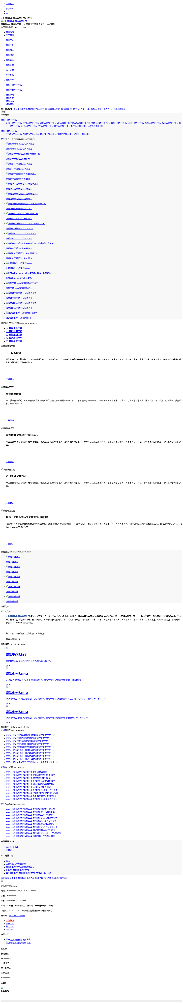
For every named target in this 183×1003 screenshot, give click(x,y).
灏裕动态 (10, 65)
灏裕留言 (10, 101)
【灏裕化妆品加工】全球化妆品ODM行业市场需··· (33, 793)
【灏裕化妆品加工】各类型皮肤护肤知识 (28, 778)
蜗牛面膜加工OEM (62, 126)
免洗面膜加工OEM (29, 126)
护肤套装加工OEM (82, 134)
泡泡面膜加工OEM (136, 123)
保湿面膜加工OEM (81, 123)
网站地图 (10, 9)
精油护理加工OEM (65, 134)
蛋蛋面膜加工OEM (153, 123)
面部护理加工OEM (14, 134)
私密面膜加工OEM (96, 126)
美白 (8, 861)
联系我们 (10, 4)
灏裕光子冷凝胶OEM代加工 (85, 109)
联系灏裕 (10, 104)
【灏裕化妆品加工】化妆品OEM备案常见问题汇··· (32, 799)
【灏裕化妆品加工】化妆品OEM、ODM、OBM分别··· (34, 833)
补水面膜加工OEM (14, 123)
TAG (8, 13)
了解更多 (10, 379)
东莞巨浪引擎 (12, 847)
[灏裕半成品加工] (94, 648)
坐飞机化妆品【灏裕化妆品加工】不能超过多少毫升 (29, 873)
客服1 (28, 939)
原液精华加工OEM (48, 134)
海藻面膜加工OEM (170, 123)
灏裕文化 (10, 45)
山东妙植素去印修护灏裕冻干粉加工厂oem (29, 738)
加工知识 (10, 75)
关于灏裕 (10, 35)
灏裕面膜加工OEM (14, 85)
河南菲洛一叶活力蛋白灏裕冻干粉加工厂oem (30, 759)
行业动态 (10, 70)
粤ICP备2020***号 (17, 916)
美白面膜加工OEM (31, 123)
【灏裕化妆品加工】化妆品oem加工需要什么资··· (32, 821)
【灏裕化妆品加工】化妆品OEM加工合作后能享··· (32, 790)
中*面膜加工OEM (45, 126)
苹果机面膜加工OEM (99, 123)
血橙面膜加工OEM (79, 126)
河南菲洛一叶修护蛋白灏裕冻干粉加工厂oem (30, 756)
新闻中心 (10, 926)
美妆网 (9, 850)
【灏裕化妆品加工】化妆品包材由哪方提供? (30, 824)
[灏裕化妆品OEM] (94, 706)
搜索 (3, 112)
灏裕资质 (10, 50)
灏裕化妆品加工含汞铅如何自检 (20, 867)
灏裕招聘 (10, 98)
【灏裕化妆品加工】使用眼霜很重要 (26, 772)
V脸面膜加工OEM (65, 123)
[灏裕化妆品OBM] (94, 667)
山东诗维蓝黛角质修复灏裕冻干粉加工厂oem (30, 735)
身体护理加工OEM (31, 134)
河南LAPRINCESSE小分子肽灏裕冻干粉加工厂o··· (32, 762)
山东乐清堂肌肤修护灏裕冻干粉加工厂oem (29, 744)
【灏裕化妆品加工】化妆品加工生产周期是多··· (31, 815)
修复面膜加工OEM (48, 123)
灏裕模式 (10, 55)
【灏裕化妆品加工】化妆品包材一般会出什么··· (31, 812)
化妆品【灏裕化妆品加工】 (18, 870)
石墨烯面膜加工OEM (118, 123)
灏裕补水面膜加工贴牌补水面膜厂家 (56, 109)
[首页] (14, 21)
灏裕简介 (10, 40)
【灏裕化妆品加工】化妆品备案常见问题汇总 (30, 809)
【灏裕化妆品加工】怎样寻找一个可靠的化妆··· (31, 836)
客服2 (28, 943)
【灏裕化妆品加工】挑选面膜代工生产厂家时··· (31, 830)
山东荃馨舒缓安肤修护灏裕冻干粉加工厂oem (30, 747)
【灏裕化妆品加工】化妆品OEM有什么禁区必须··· (32, 827)
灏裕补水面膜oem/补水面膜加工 (111, 109)
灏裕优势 (10, 95)
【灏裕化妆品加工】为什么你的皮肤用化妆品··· (31, 775)
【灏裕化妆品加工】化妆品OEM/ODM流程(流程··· (32, 818)
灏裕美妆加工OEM (14, 90)
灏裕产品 (10, 80)
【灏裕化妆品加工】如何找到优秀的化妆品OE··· (32, 796)
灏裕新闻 (10, 60)
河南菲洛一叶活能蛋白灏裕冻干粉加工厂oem (30, 753)
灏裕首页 (10, 32)
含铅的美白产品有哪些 (16, 864)
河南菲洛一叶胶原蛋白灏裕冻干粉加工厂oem (30, 750)
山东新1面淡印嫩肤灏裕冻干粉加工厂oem (28, 741)
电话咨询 (10, 929)
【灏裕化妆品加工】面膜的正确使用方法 (28, 787)
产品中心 (10, 923)
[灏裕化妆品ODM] (94, 687)
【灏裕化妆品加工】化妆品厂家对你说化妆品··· (31, 781)
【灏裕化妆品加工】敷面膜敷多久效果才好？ (30, 784)
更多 (3, 139)
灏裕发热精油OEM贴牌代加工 (26, 109)
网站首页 (5, 878)
